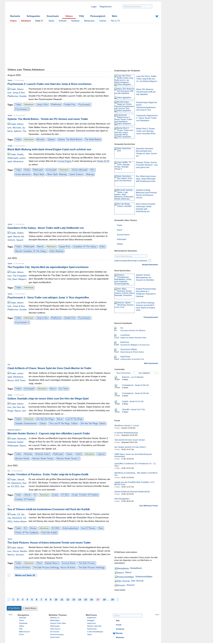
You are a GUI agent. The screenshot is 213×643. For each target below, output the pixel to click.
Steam (69, 454)
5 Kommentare (19, 115)
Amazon (131, 585)
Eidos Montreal (56, 251)
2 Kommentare (19, 294)
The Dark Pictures (87, 563)
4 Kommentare (17, 471)
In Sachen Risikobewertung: (126, 433)
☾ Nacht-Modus (29, 608)
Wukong (90, 174)
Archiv (21, 634)
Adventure (28, 104)
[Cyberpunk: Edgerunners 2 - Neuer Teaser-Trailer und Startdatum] (125, 119)
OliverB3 (133, 409)
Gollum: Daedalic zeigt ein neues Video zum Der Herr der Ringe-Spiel (48, 398)
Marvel (40, 246)
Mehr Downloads (151, 363)
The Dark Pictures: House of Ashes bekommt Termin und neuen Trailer (49, 542)
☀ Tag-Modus (14, 608)
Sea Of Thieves (88, 528)
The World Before (93, 139)
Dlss (93, 170)
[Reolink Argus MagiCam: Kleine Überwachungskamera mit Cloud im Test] (125, 106)
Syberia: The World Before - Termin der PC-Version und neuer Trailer (47, 119)
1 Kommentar (19, 80)
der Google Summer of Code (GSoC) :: (130, 447)
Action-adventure (23, 174)
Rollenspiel (38, 170)
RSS (117, 621)
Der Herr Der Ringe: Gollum (93, 423)
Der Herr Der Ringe (45, 419)
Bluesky (119, 633)
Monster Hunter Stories (42, 458)
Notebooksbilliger (144, 576)
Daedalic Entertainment (25, 423)
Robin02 (133, 377)
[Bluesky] (157, 16)
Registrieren (106, 6)
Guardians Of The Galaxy (85, 246)
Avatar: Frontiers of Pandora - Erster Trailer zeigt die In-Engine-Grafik (47, 474)
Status (89, 634)
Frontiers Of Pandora (24, 499)
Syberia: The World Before (70, 139)
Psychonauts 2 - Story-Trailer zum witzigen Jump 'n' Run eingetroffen (48, 297)
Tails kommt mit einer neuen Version (129, 440)
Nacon (53, 388)
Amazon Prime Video (58, 623)
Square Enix (64, 246)
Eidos (102, 246)
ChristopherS (135, 385)
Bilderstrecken (24, 632)
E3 (9, 471)
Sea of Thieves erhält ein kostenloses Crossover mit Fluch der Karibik (48, 509)
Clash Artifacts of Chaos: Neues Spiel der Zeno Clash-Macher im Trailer (49, 368)
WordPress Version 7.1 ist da (126, 426)
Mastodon (120, 637)
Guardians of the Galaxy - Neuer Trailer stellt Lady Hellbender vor (45, 228)
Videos (69, 16)
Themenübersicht (150, 317)
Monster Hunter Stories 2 (68, 458)
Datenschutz (92, 629)
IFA (9, 364)
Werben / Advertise (94, 626)
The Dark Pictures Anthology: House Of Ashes (54, 567)
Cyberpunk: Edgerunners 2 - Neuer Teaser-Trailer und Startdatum (147, 118)
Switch (79, 454)
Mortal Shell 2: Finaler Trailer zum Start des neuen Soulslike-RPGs (146, 131)
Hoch (10, 614)
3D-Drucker (54, 632)
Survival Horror (68, 563)
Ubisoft (27, 495)
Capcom (101, 454)
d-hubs (117, 428)
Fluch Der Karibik (49, 532)
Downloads (53, 16)
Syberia (51, 139)
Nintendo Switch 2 (14, 430)
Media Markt (55, 620)
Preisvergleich (97, 16)
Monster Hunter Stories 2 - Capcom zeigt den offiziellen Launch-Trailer (48, 433)
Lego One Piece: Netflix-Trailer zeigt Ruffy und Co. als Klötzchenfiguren (146, 78)
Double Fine (69, 104)
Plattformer (56, 104)
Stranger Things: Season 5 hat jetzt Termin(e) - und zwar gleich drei (146, 164)
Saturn (128, 572)
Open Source (55, 629)
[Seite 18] (117, 599)
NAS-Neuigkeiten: (122, 499)
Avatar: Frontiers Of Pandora (85, 495)
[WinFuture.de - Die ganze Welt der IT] (33, 8)
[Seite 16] (8, 575)
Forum (118, 625)
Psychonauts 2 (22, 109)
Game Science (76, 174)
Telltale (120, 244)
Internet (102, 21)
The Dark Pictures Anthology (91, 567)
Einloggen (90, 620)
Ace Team (63, 388)
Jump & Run (42, 104)
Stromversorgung (56, 634)
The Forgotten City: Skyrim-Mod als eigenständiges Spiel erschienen (48, 267)
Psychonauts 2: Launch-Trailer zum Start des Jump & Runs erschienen (49, 84)
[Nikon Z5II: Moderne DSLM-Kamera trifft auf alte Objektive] (125, 93)
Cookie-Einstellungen (95, 632)
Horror (39, 563)
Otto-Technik (137, 580)
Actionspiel (51, 170)
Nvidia (10, 146)
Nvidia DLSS (103, 161)
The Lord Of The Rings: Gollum (63, 423)
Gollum (43, 423)
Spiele (51, 21)
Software (63, 21)
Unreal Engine (65, 161)
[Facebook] (152, 16)
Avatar (55, 495)
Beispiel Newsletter (150, 265)
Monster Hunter (22, 458)
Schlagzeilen (33, 16)
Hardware (75, 21)
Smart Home (55, 637)
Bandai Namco (52, 563)
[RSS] (147, 16)
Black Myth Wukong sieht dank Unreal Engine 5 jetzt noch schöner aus (49, 149)
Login (94, 6)
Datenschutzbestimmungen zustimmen (130, 261)
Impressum (91, 623)
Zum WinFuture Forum (148, 506)
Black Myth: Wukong (56, 174)
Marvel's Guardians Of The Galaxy (30, 251)
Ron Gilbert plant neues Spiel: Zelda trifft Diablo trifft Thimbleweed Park (146, 178)
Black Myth (39, 174)
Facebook (120, 629)
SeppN (133, 401)
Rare (101, 528)
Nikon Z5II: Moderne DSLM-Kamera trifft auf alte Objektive (145, 91)
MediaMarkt (136, 568)
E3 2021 (65, 495)
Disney (33, 528)
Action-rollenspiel (79, 170)
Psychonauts (84, 104)
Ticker (21, 620)
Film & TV (115, 21)
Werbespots (89, 21)
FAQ (81, 16)
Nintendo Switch (42, 454)
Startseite (15, 16)
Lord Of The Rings (74, 419)
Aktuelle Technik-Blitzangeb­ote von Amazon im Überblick (145, 277)
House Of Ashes (22, 567)
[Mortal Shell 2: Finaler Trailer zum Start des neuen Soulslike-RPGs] (125, 132)
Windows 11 (54, 618)
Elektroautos (55, 626)
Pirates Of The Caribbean (26, 532)
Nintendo (28, 454)
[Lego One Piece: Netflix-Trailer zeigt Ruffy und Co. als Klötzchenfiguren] (125, 80)
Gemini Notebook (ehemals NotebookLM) (132, 492)
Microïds (40, 139)
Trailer (18, 104)
